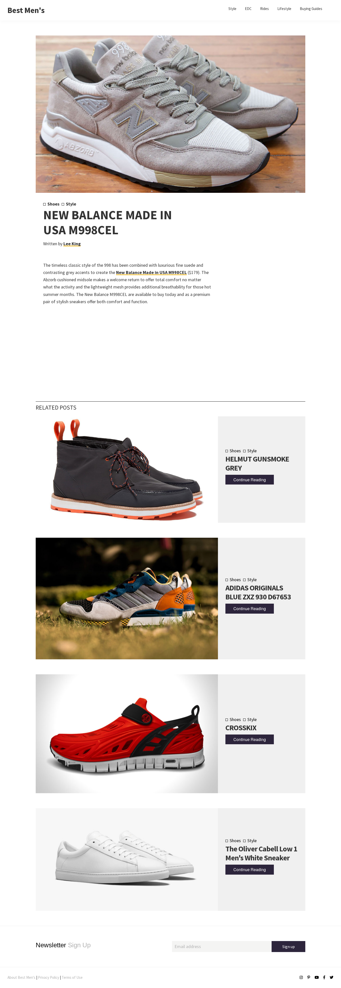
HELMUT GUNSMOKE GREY (257, 463)
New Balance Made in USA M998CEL (151, 272)
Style (71, 204)
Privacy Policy (48, 977)
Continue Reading (249, 480)
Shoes (53, 204)
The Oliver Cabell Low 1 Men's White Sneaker (261, 853)
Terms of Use (72, 977)
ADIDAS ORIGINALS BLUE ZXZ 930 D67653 (258, 592)
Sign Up (63, 945)
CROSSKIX (240, 727)
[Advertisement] (253, 284)
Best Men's (26, 10)
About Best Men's (21, 977)
